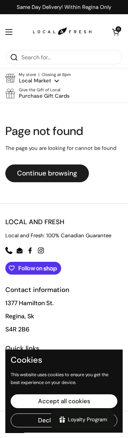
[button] (38, 77)
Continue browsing (47, 173)
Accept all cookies (64, 401)
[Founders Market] (62, 32)
